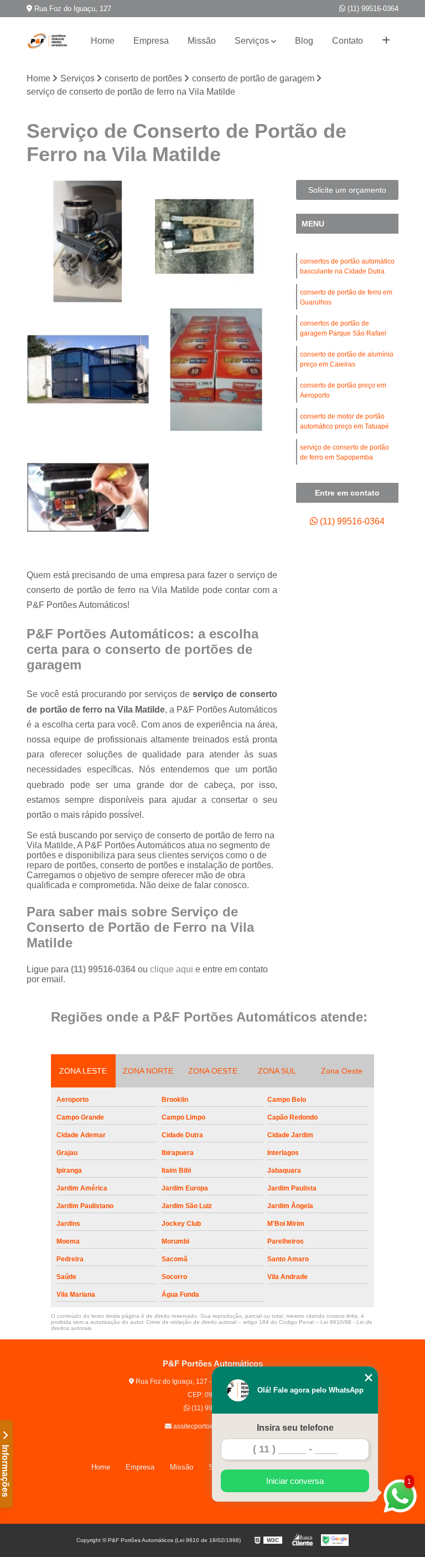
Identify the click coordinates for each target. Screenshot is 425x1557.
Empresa (151, 40)
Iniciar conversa (295, 1481)
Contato (347, 40)
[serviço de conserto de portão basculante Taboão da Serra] (216, 369)
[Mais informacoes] (386, 41)
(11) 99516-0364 (371, 8)
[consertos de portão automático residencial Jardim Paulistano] (88, 241)
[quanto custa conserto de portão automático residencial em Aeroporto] (88, 369)
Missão (202, 40)
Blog (304, 40)
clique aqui (171, 969)
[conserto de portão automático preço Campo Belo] (216, 241)
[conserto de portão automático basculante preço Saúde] (88, 497)
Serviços (252, 40)
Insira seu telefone (295, 1427)
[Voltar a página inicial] (49, 41)
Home (103, 40)
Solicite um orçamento (347, 189)
